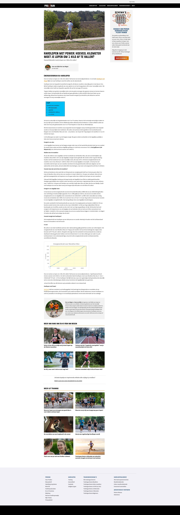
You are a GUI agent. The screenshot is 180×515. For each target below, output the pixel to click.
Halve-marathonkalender (120, 484)
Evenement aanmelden (120, 486)
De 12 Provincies (49, 491)
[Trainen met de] (90, 336)
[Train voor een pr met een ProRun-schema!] (58, 447)
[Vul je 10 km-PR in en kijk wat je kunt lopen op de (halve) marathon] (58, 336)
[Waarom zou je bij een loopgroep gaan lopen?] (90, 400)
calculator (102, 5)
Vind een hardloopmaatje (52, 495)
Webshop (47, 493)
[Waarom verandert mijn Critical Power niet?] (90, 359)
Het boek (46, 289)
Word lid (47, 486)
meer (133, 5)
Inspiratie (70, 484)
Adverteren (117, 494)
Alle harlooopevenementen (121, 480)
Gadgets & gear (72, 486)
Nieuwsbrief (48, 482)
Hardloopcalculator (50, 489)
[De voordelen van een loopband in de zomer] (58, 424)
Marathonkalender (119, 482)
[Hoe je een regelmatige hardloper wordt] (90, 424)
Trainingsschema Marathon (90, 482)
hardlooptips (93, 5)
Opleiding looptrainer (51, 484)
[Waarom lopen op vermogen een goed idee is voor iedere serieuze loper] (58, 400)
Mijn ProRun (132, 1)
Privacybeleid (48, 500)
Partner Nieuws (118, 492)
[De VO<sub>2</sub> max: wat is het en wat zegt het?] (58, 359)
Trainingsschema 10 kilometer (91, 489)
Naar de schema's (121, 58)
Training (70, 480)
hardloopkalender (112, 5)
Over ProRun (48, 480)
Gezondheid (71, 482)
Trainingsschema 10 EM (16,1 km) (92, 486)
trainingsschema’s (124, 5)
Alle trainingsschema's (89, 480)
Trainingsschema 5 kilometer (91, 491)
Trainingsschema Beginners (90, 493)
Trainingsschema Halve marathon (92, 484)
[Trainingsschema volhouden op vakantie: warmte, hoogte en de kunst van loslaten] (90, 447)
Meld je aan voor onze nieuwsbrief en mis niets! (68, 381)
